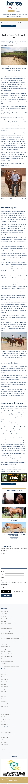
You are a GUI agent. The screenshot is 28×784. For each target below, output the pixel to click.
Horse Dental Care (4, 676)
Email (2, 574)
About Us (3, 730)
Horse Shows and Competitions (7, 626)
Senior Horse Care (4, 706)
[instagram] (16, 756)
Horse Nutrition (4, 691)
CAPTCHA (4, 587)
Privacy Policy (4, 742)
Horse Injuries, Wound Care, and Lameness (9, 689)
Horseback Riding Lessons (6, 628)
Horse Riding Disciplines (6, 623)
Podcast (9, 14)
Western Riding (4, 636)
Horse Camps (3, 621)
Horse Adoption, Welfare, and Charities (8, 25)
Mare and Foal (4, 701)
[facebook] (11, 8)
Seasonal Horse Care (5, 703)
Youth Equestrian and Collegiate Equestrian (10, 638)
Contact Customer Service (6, 732)
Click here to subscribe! (16, 471)
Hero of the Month (13, 16)
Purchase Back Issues (5, 714)
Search (18, 11)
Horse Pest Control (5, 694)
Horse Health (3, 684)
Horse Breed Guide (5, 611)
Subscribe (11, 11)
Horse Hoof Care (4, 686)
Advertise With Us (4, 737)
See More (14, 539)
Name (2, 571)
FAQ (2, 739)
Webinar (14, 14)
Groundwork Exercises (5, 618)
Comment (3, 553)
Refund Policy (4, 747)
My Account (5, 14)
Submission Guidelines (5, 734)
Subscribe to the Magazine (6, 712)
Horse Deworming (4, 679)
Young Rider (3, 721)
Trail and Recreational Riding (7, 633)
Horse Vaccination (4, 699)
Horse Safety (3, 696)
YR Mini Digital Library (6, 719)
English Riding (4, 616)
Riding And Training (5, 613)
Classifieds (3, 749)
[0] (8, 8)
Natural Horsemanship (5, 631)
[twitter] (14, 8)
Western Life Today (5, 724)
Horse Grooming (4, 681)
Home (2, 22)
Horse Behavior (4, 674)
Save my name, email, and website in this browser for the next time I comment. (13, 583)
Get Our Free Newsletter (6, 716)
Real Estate (20, 16)
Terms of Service (4, 744)
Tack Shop (18, 14)
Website (2, 578)
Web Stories (3, 752)
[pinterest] (16, 8)
